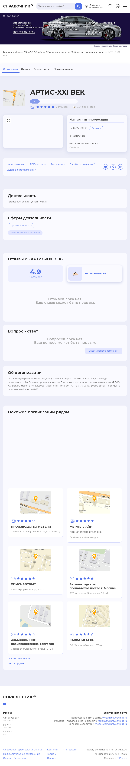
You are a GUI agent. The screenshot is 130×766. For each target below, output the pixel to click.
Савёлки (40, 52)
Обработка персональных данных (22, 750)
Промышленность (58, 52)
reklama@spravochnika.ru (112, 721)
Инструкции (70, 750)
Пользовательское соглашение (21, 754)
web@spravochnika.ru (114, 718)
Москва (19, 52)
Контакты (52, 750)
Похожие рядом (63, 69)
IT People (122, 758)
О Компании (10, 69)
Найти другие (16, 663)
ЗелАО (29, 52)
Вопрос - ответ (42, 69)
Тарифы (51, 754)
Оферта (51, 758)
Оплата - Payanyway (14, 758)
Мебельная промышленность (88, 52)
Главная (8, 52)
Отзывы (25, 69)
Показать (96, 128)
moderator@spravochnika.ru (111, 724)
